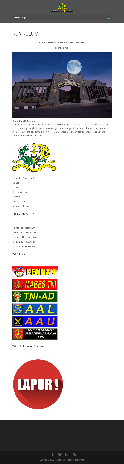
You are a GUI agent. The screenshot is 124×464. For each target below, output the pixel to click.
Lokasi (15, 182)
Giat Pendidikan (20, 191)
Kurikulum (17, 187)
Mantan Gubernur (21, 206)
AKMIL (58, 459)
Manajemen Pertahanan (24, 241)
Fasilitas (16, 196)
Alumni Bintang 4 (20, 201)
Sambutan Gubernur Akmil (25, 178)
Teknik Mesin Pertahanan (24, 232)
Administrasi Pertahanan (24, 246)
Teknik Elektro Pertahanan (25, 237)
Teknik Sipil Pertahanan (23, 227)
